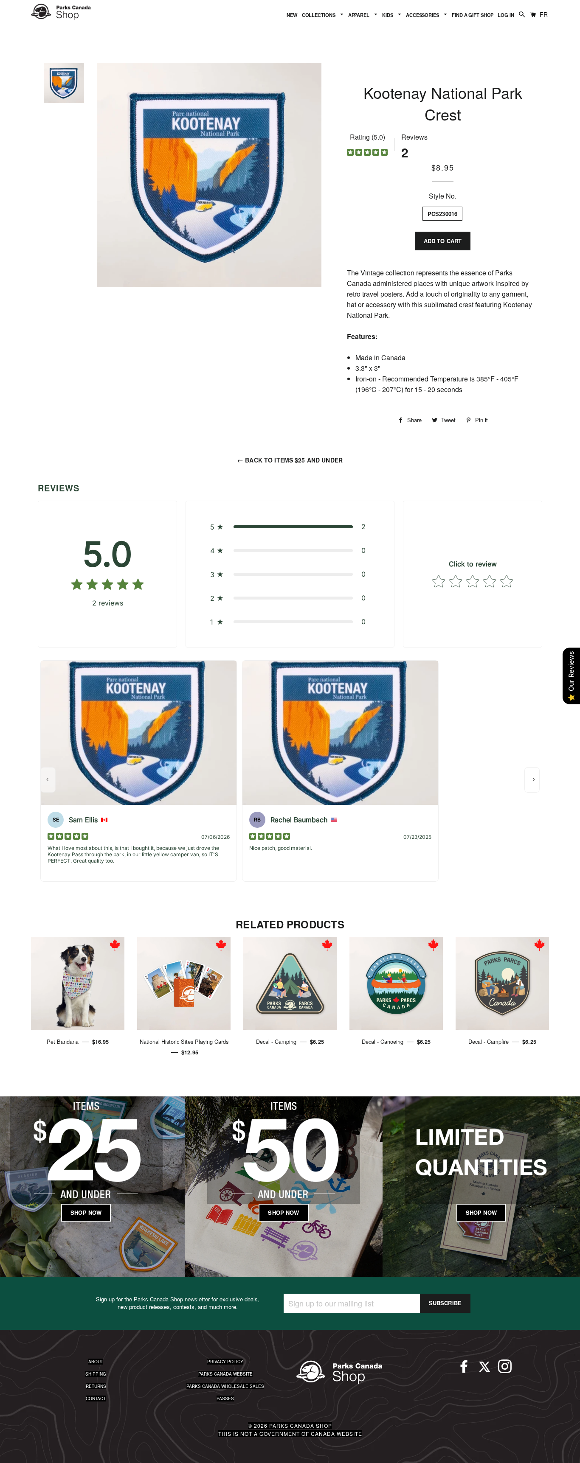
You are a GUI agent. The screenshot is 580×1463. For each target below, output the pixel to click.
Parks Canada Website (225, 1374)
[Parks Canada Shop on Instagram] (505, 1370)
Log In (506, 14)
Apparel (359, 14)
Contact (96, 1398)
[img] (367, 153)
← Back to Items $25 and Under (290, 460)
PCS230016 (442, 214)
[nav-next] (532, 780)
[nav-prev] (48, 780)
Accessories (423, 14)
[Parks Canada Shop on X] (484, 1370)
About (95, 1362)
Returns (96, 1386)
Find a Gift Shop (472, 14)
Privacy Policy (225, 1362)
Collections (319, 14)
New (292, 14)
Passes (225, 1398)
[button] (290, 526)
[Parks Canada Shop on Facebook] (464, 1370)
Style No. (442, 196)
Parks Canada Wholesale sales (225, 1386)
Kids (388, 14)
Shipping (95, 1374)
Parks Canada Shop (300, 1425)
